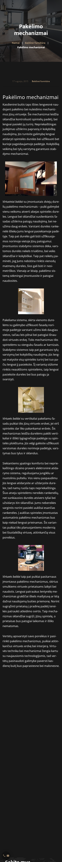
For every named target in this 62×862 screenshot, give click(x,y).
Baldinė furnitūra (41, 81)
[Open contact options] (6, 855)
